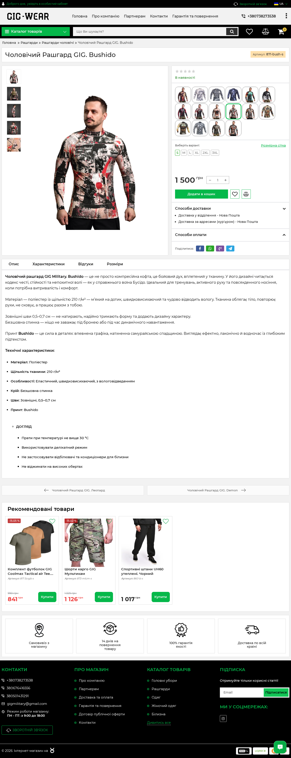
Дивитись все (159, 722)
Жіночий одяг (164, 706)
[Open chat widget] (280, 747)
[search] (232, 31)
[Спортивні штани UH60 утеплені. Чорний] (145, 543)
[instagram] (223, 718)
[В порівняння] (246, 194)
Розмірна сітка (273, 145)
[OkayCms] (51, 751)
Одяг (156, 697)
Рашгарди (161, 689)
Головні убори (164, 680)
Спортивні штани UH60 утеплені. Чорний (142, 571)
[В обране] (234, 194)
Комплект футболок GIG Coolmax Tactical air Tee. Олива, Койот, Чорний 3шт (30, 571)
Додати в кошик (201, 194)
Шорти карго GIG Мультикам (80, 571)
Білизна (159, 714)
